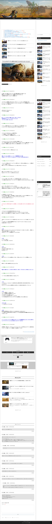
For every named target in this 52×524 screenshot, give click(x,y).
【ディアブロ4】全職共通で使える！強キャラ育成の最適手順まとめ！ (12, 36)
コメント (4, 504)
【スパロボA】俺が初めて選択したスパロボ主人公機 (10, 31)
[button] (28, 352)
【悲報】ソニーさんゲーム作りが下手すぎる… (10, 35)
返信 (33, 431)
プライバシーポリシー (27, 521)
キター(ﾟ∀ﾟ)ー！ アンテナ (42, 40)
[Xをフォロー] (18, 357)
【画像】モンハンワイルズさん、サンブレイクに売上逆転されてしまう (12, 34)
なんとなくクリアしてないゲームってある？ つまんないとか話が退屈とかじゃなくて (14, 32)
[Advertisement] (18, 23)
